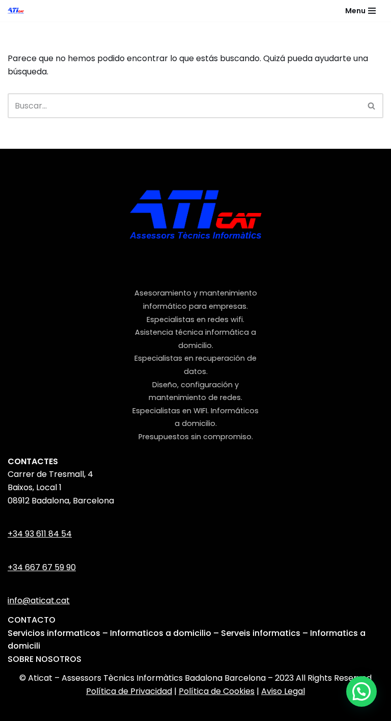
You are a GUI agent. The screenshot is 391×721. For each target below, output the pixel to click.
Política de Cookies (217, 691)
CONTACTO (31, 620)
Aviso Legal (283, 691)
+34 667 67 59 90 (42, 567)
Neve (132, 710)
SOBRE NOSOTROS (44, 659)
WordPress (247, 710)
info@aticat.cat (39, 600)
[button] (361, 691)
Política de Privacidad (129, 691)
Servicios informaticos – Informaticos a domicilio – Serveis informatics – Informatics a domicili (187, 639)
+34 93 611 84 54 (40, 534)
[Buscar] (371, 105)
